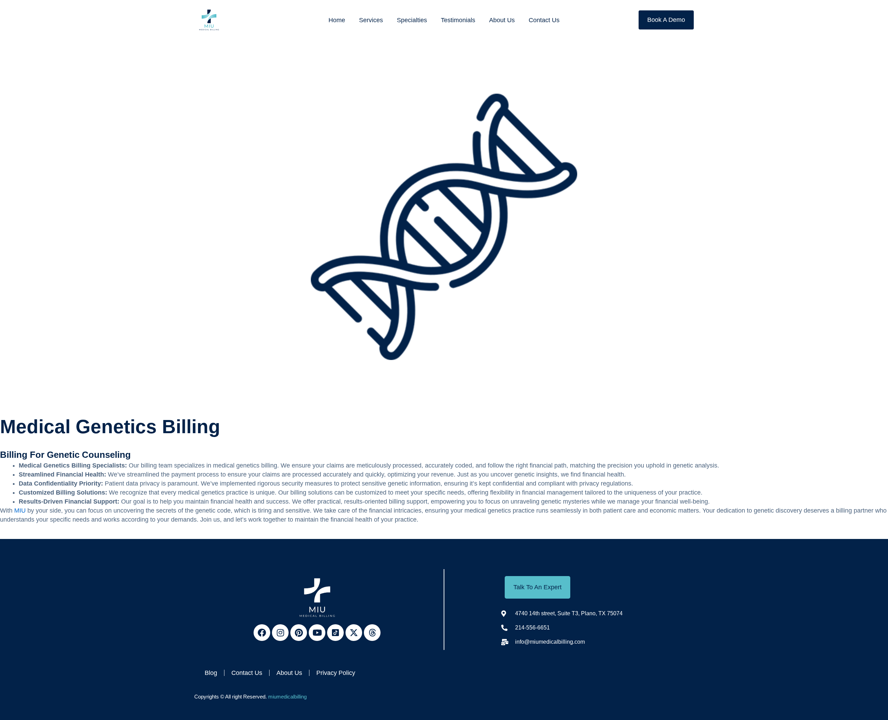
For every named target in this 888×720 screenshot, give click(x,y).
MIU (20, 510)
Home (336, 20)
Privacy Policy (335, 672)
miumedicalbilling (287, 697)
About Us (502, 20)
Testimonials (458, 20)
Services (371, 20)
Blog (211, 672)
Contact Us (544, 20)
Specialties (412, 20)
